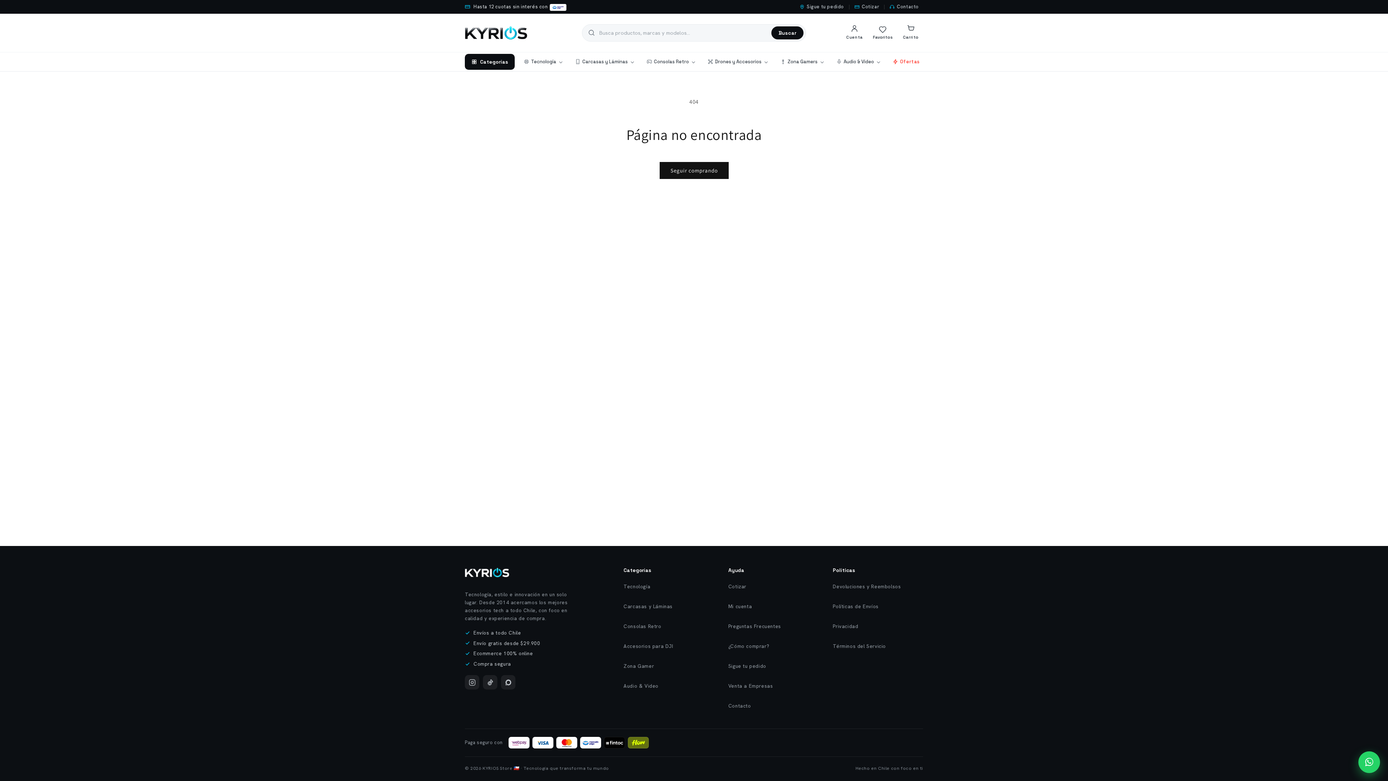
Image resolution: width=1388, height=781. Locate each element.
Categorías (494, 62)
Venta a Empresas (750, 686)
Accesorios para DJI (648, 646)
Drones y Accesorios (738, 62)
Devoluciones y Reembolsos (867, 586)
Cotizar (870, 7)
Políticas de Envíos (855, 606)
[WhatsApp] (508, 682)
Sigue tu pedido (825, 7)
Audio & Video (859, 62)
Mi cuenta (740, 606)
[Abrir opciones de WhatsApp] (1369, 762)
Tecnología (543, 62)
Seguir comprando (694, 170)
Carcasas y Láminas (605, 62)
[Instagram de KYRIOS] (472, 682)
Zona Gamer (639, 666)
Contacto (908, 7)
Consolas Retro (671, 62)
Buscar (787, 33)
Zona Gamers (803, 62)
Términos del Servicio (859, 646)
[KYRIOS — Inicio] (487, 572)
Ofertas (910, 62)
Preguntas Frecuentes (754, 626)
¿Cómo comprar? (748, 646)
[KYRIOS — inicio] (496, 33)
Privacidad (845, 626)
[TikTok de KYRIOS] (490, 682)
